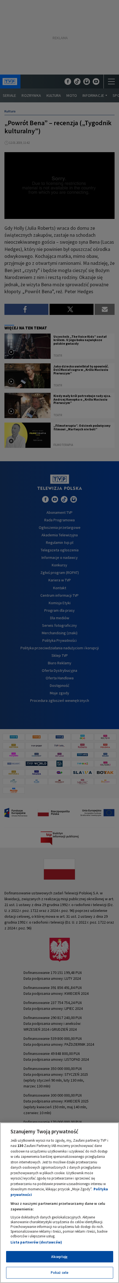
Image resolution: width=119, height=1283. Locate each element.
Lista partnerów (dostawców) (36, 1242)
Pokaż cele (59, 1272)
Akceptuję (59, 1256)
